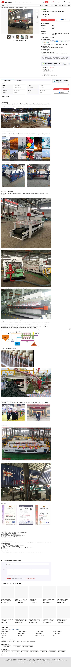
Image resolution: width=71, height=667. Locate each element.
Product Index (53, 659)
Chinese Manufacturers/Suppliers (23, 659)
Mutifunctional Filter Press (57, 631)
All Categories (4, 5)
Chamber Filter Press (4, 631)
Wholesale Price (37, 659)
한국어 (44, 660)
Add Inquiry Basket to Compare (20, 40)
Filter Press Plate (4, 653)
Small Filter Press (4, 633)
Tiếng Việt (59, 660)
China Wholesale (31, 659)
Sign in (69, 2)
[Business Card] (68, 84)
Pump (54, 635)
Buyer (46, 5)
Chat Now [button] (63, 19)
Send (9, 578)
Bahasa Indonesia (64, 660)
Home (2, 7)
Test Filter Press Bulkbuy (21, 653)
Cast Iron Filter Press (39, 633)
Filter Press (25, 7)
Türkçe (56, 660)
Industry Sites (42, 659)
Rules (69, 5)
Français (22, 660)
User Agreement (41, 662)
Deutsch (33, 660)
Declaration (46, 662)
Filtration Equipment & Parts (19, 7)
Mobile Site (58, 659)
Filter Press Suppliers (52, 651)
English (11, 660)
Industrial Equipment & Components (9, 7)
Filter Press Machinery (43, 651)
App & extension (57, 5)
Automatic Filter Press (61, 651)
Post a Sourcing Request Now (30, 578)
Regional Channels (47, 659)
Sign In (43, 75)
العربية (41, 660)
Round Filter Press (21, 633)
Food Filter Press (12, 653)
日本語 (47, 660)
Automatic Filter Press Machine (28, 646)
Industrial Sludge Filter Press (6, 646)
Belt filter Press (3, 635)
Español (14, 660)
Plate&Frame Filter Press (22, 631)
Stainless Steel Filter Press (40, 635)
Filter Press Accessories (56, 633)
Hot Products (10, 659)
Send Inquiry (48, 19)
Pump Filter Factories (24, 651)
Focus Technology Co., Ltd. (29, 662)
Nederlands (37, 660)
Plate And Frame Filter (16, 646)
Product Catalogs (16, 629)
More (2, 655)
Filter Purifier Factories (34, 651)
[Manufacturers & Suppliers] (6, 2)
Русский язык (26, 660)
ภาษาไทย (52, 660)
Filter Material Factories (5, 651)
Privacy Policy (51, 662)
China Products (15, 659)
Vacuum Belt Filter (21, 635)
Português (18, 660)
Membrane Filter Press (39, 631)
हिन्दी (49, 660)
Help (51, 5)
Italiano (30, 660)
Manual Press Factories (15, 651)
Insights (62, 659)
